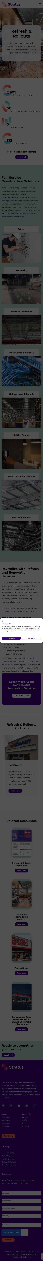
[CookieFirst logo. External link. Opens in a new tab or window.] (2, 621)
